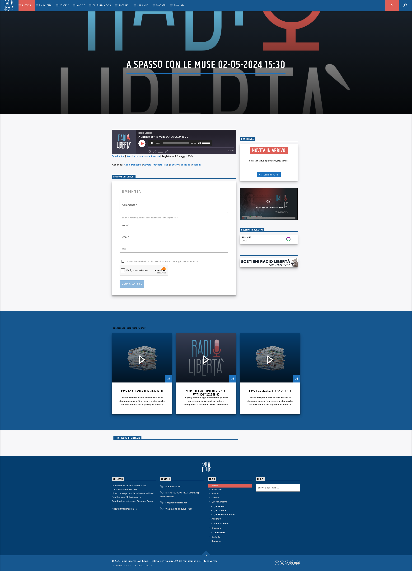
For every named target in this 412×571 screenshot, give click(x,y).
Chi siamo (142, 5)
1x (160, 151)
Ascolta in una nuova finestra (143, 156)
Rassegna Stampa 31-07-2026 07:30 (142, 391)
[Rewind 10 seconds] (154, 151)
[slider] (206, 143)
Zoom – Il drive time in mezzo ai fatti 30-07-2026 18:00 (206, 393)
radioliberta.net (173, 486)
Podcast (64, 5)
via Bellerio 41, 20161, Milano (179, 509)
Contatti (161, 5)
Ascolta (26, 5)
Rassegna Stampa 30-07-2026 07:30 (270, 391)
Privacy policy (123, 565)
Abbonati (124, 5)
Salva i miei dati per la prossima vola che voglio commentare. (162, 261)
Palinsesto (45, 5)
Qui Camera (220, 510)
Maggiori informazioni (268, 174)
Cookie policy (145, 565)
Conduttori (219, 532)
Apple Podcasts (132, 164)
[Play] (152, 143)
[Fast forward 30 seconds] (166, 151)
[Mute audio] (149, 151)
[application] (180, 143)
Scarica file (118, 156)
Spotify (174, 164)
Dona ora (179, 5)
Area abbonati (221, 523)
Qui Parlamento (102, 5)
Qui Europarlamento (224, 514)
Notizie (81, 5)
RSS (166, 164)
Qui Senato (219, 506)
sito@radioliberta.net (176, 502)
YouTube (185, 164)
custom (196, 164)
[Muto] (199, 143)
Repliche (246, 237)
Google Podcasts (152, 164)
